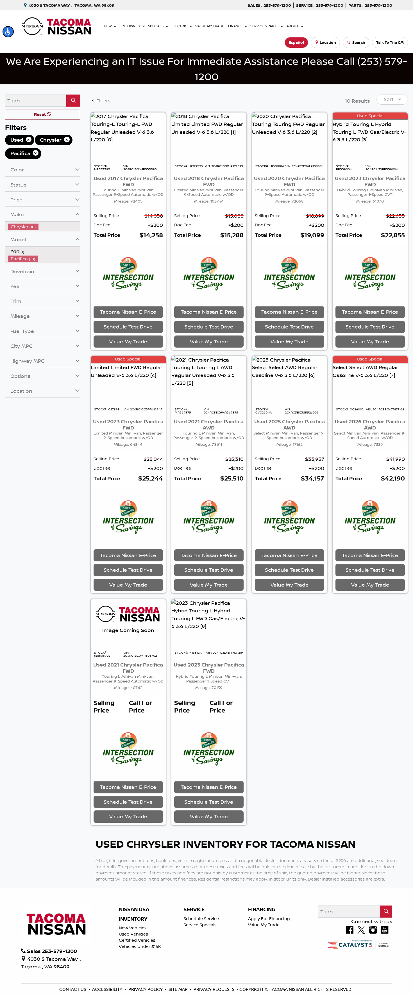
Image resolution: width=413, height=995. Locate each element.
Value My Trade (264, 925)
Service (194, 909)
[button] (8, 31)
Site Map (179, 989)
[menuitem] (44, 226)
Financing (261, 909)
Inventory (133, 919)
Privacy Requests (215, 989)
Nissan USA (134, 909)
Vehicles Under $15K (140, 946)
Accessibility (107, 989)
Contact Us (73, 989)
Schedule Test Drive (128, 326)
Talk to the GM (390, 42)
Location (328, 42)
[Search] (73, 101)
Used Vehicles (133, 934)
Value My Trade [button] (128, 341)
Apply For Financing (269, 919)
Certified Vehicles (137, 940)
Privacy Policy (146, 989)
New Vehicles (133, 928)
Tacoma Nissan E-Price (128, 311)
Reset (40, 114)
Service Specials (200, 925)
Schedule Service (201, 919)
